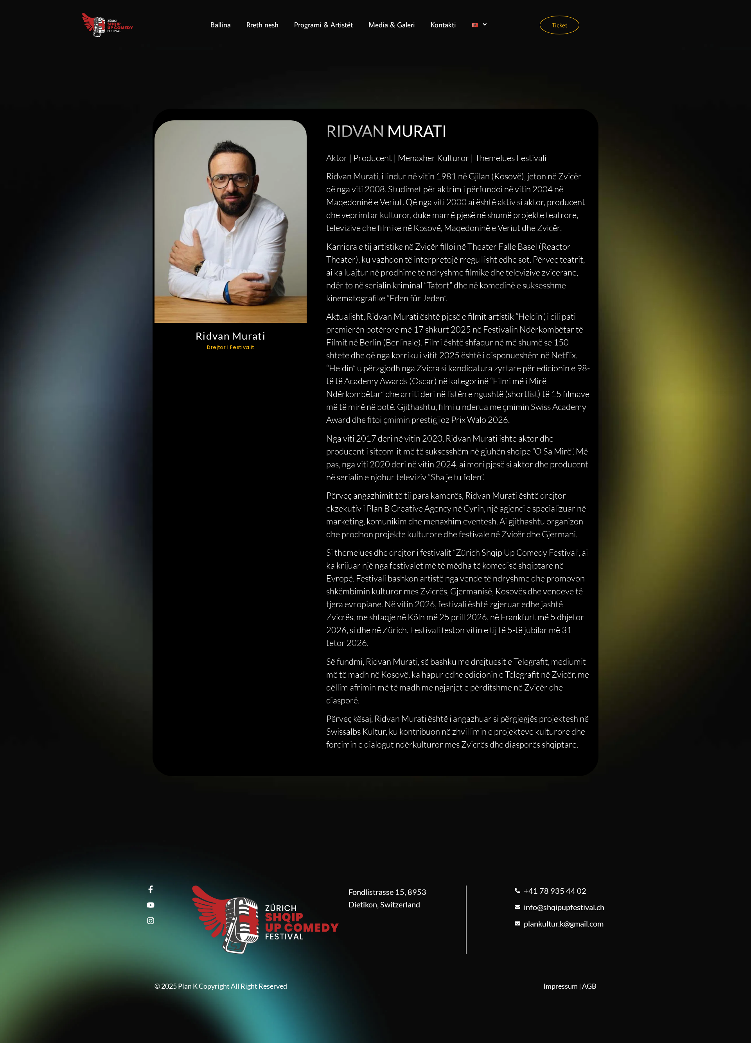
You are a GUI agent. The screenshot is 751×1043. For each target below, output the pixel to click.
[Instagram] (151, 921)
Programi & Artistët (323, 24)
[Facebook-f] (151, 889)
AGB (589, 986)
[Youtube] (151, 905)
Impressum (560, 986)
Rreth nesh (262, 24)
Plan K (188, 986)
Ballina (220, 24)
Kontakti (443, 24)
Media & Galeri (391, 24)
